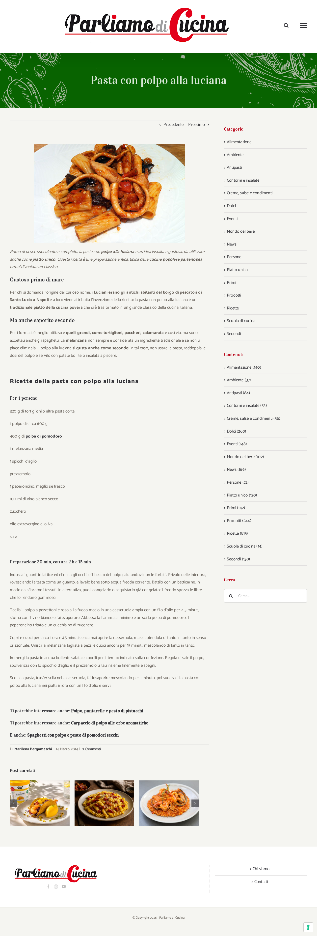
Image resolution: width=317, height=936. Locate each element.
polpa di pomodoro (44, 436)
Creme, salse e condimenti (249, 193)
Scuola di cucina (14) (245, 546)
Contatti (261, 881)
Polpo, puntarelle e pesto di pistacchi (107, 711)
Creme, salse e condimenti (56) (253, 418)
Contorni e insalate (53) (247, 405)
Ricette (233, 308)
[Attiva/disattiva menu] (303, 25)
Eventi (232, 218)
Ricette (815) (237, 533)
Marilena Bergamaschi (33, 749)
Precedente (173, 124)
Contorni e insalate (243, 180)
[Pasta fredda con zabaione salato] (104, 803)
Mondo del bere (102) (245, 456)
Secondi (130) (238, 559)
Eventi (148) (237, 443)
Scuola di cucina (241, 320)
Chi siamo (261, 868)
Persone (234, 256)
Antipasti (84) (238, 392)
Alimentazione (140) (244, 367)
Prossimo (196, 124)
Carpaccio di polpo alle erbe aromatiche (109, 723)
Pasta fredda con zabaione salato (98, 803)
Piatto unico (237, 269)
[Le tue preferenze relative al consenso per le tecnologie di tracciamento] (308, 927)
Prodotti (234, 295)
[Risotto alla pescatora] (169, 803)
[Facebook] (48, 886)
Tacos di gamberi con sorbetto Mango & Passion (33, 803)
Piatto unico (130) (242, 495)
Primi (231, 282)
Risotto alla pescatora (162, 803)
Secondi (234, 333)
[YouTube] (64, 886)
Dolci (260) (236, 431)
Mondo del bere (241, 231)
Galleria (46, 803)
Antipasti (234, 167)
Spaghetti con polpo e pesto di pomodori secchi (73, 735)
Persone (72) (238, 482)
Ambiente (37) (239, 380)
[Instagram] (56, 886)
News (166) (236, 469)
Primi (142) (236, 507)
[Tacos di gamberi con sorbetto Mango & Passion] (40, 803)
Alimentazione (239, 141)
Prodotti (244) (239, 520)
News (232, 244)
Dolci (231, 205)
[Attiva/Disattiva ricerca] (286, 25)
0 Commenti (91, 749)
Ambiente (235, 154)
